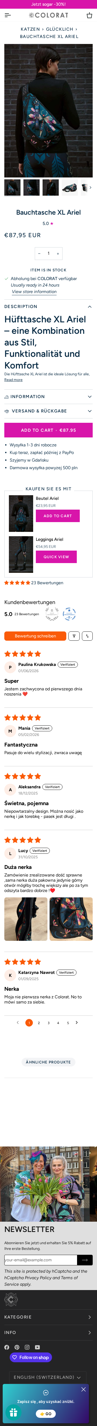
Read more (13, 379)
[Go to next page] (78, 1023)
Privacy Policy (38, 1277)
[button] (17, 582)
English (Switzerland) (44, 1377)
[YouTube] (37, 1347)
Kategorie (18, 1317)
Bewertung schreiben (35, 636)
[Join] (84, 1260)
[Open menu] (12, 15)
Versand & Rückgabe (39, 411)
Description (20, 306)
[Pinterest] (17, 1347)
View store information (34, 291)
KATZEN (30, 29)
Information (28, 396)
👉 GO (45, 1413)
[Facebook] (6, 1347)
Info (10, 1332)
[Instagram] (27, 1347)
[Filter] (74, 636)
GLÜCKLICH (60, 29)
